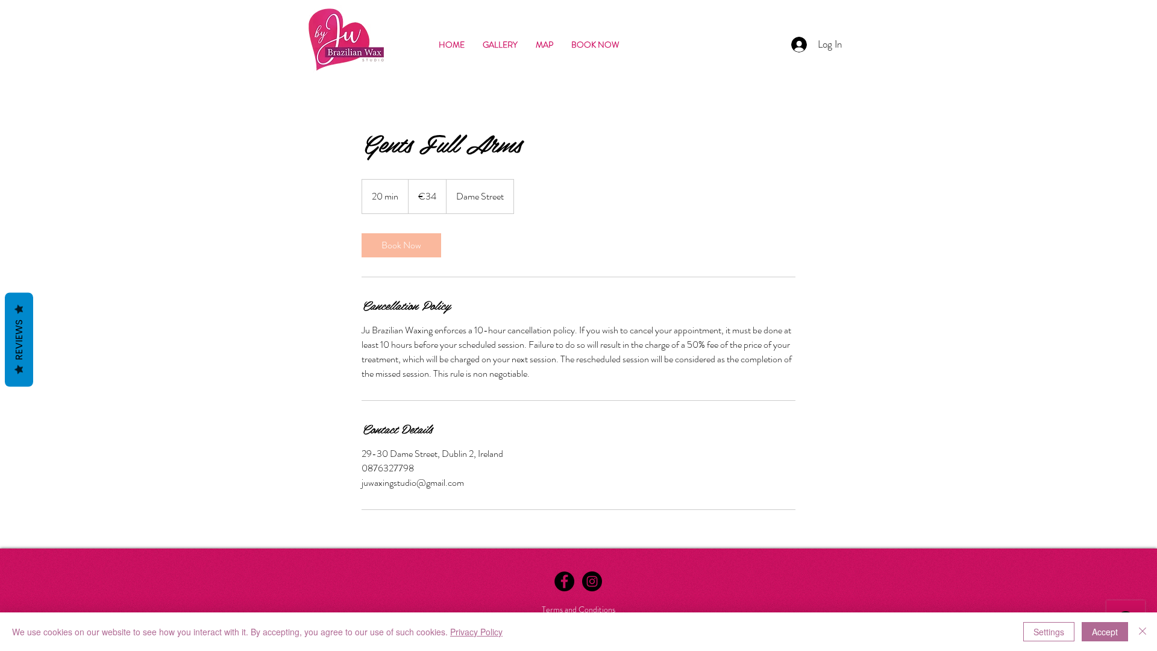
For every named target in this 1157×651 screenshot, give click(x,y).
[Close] (1142, 631)
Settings (1048, 632)
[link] (401, 245)
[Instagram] (592, 581)
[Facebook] (564, 581)
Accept (1105, 632)
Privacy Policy (476, 632)
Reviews (19, 339)
